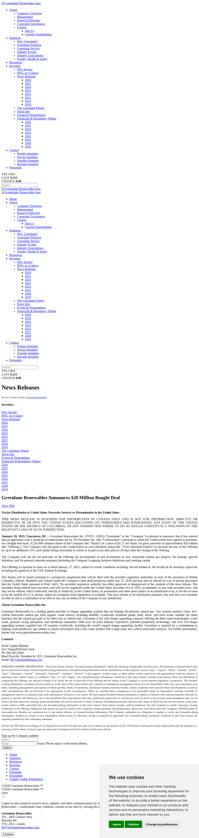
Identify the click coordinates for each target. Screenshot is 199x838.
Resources (15, 62)
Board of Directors (28, 20)
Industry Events (26, 52)
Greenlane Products (29, 45)
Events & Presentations (31, 115)
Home (13, 199)
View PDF (8, 506)
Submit (7, 747)
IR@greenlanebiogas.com (26, 659)
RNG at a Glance (27, 73)
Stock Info (23, 111)
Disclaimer (16, 775)
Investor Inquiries (27, 164)
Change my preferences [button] (162, 824)
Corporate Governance (31, 24)
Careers (21, 27)
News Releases (26, 76)
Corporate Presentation (36, 397)
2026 (28, 80)
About (13, 9)
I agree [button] (116, 824)
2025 (28, 83)
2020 (28, 101)
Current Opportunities (38, 34)
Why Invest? (25, 69)
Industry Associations (30, 55)
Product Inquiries (27, 153)
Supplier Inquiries (28, 160)
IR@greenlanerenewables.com (20, 827)
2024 (28, 87)
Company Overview (29, 13)
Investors (14, 66)
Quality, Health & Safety (32, 59)
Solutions (15, 38)
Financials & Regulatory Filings (36, 118)
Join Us (29, 31)
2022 (28, 94)
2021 (28, 97)
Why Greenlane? (27, 41)
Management (25, 17)
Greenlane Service (28, 48)
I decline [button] (133, 824)
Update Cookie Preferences (26, 779)
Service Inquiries (27, 157)
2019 (28, 104)
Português (15, 167)
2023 (28, 90)
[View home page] (21, 3)
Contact (14, 150)
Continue (8, 834)
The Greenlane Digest (30, 108)
